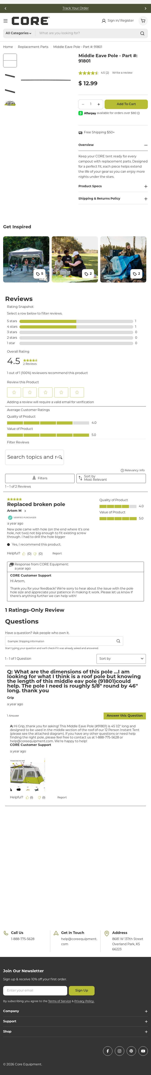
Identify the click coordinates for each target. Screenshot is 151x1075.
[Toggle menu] (5, 20)
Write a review (122, 73)
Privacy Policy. (84, 1001)
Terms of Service (59, 1001)
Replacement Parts (33, 47)
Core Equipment (28, 1064)
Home (8, 47)
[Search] (142, 33)
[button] (5, 8)
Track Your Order (76, 8)
